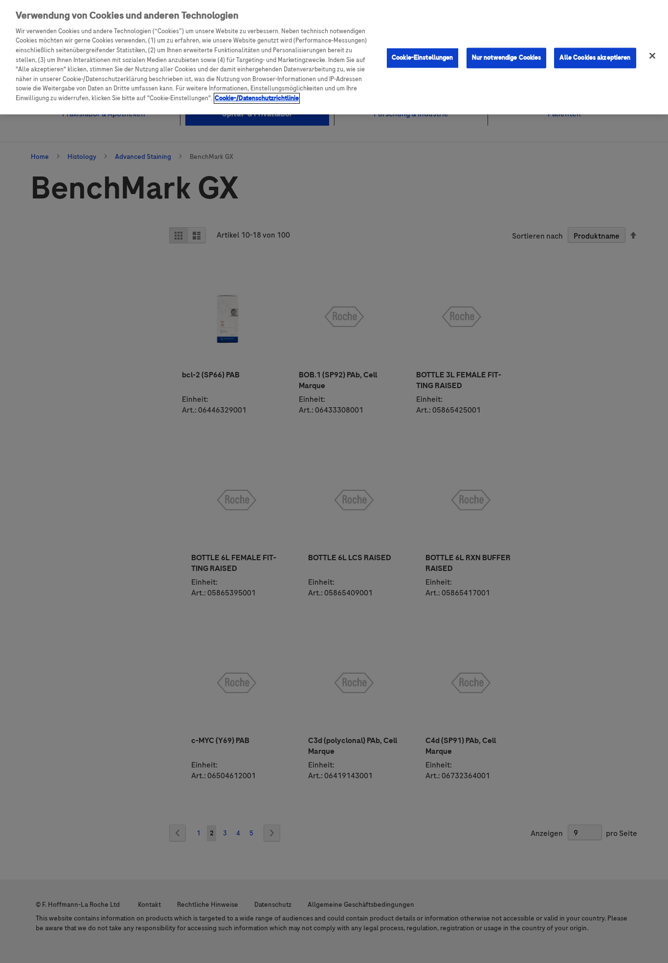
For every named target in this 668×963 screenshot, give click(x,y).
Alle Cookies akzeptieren (594, 57)
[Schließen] (652, 55)
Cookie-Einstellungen (422, 57)
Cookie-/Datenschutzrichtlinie (257, 98)
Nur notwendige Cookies (506, 57)
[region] (334, 57)
